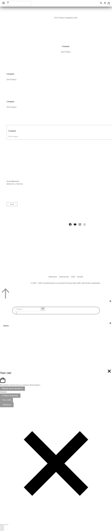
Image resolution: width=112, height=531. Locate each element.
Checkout (7, 405)
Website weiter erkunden (11, 388)
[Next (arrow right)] (3, 528)
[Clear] (43, 309)
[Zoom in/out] (7, 524)
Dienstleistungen (13, 214)
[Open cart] (109, 3)
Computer (65, 46)
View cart (5, 400)
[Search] (16, 313)
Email (12, 204)
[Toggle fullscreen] (5, 524)
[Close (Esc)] (1, 524)
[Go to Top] (56, 294)
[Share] (3, 524)
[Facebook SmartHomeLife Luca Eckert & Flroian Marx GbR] (70, 224)
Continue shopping (9, 395)
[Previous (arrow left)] (1, 528)
